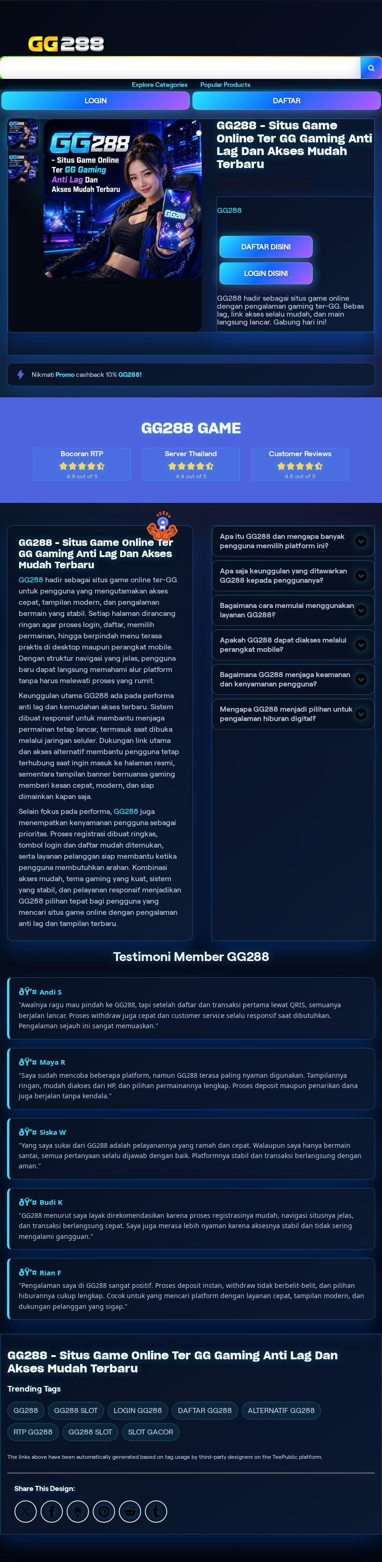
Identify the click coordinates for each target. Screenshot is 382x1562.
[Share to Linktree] (78, 1511)
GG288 (31, 580)
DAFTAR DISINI (266, 247)
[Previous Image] (50, 200)
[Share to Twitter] (25, 1511)
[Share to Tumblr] (156, 1511)
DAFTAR (286, 101)
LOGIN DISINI (266, 273)
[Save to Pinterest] (104, 1511)
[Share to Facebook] (52, 1511)
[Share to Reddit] (130, 1511)
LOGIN (96, 101)
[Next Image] (194, 200)
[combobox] (180, 68)
